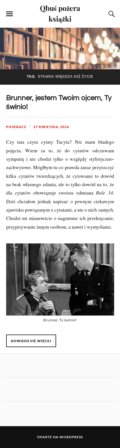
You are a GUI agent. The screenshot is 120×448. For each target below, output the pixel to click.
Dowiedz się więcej (31, 341)
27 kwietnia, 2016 (51, 127)
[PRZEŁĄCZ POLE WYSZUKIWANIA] (110, 14)
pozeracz (16, 127)
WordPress (71, 437)
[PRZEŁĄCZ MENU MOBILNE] (9, 14)
